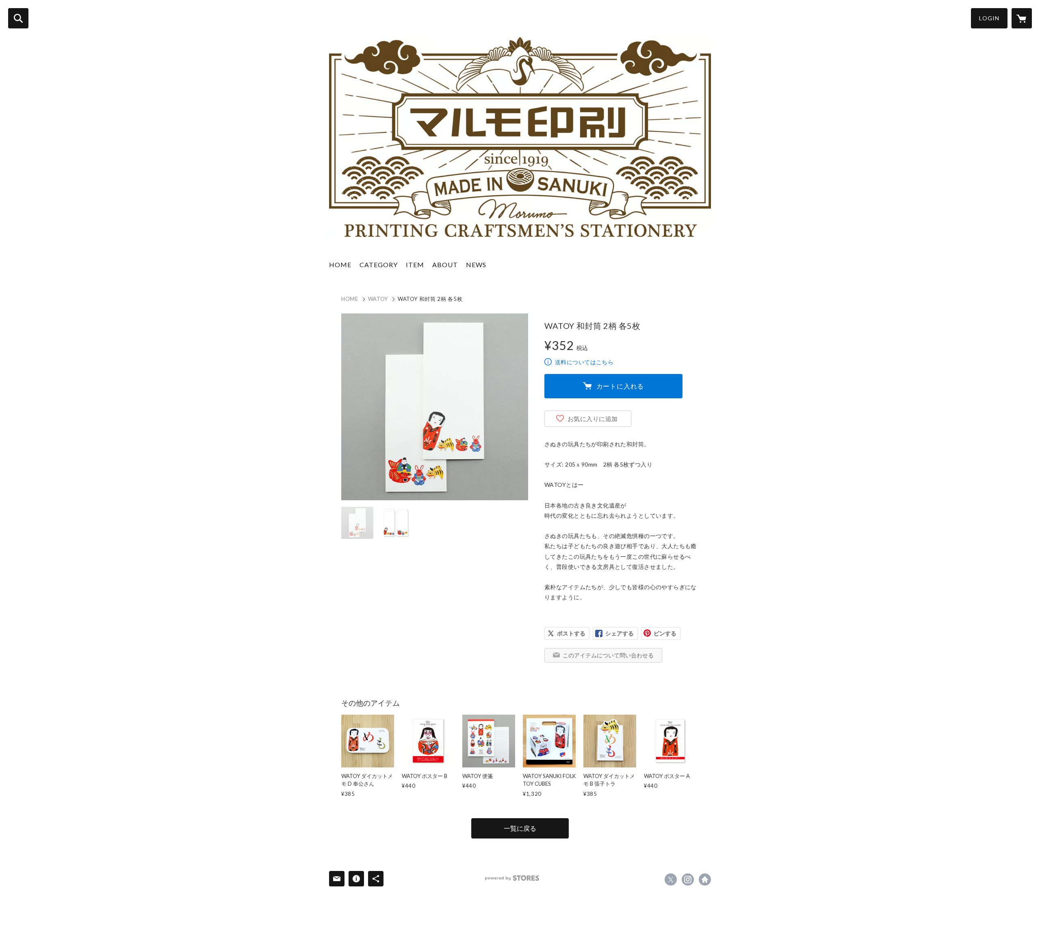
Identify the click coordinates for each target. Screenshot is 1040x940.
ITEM (415, 264)
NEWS (476, 264)
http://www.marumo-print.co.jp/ (705, 879)
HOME (340, 264)
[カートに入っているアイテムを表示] (1022, 18)
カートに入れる (620, 386)
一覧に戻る (520, 828)
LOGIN (989, 18)
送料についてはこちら (584, 362)
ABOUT (445, 264)
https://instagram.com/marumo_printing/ (688, 879)
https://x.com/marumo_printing (671, 879)
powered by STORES (512, 878)
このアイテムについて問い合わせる (608, 655)
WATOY (378, 299)
